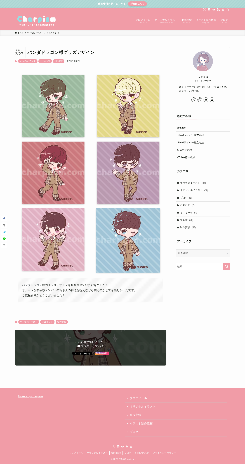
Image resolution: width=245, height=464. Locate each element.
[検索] (227, 10)
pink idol (181, 127)
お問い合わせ (142, 452)
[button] (4, 218)
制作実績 (59, 61)
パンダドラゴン (32, 285)
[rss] (218, 10)
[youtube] (213, 10)
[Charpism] (37, 20)
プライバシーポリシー (164, 452)
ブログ (186, 197)
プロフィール (138, 398)
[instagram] (209, 10)
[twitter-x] (204, 10)
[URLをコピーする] (4, 245)
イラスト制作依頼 (141, 423)
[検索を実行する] (226, 266)
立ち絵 (186, 220)
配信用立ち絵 (184, 150)
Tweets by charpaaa (30, 396)
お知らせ (187, 205)
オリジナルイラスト (194, 190)
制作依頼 (116, 452)
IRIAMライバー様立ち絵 (190, 135)
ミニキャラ (45, 61)
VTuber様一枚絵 (186, 157)
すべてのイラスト (28, 61)
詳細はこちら (138, 3)
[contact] (223, 10)
